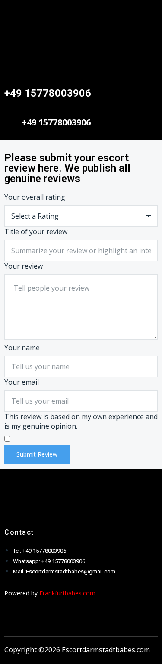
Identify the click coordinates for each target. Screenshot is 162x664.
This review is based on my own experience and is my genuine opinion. (81, 421)
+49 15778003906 (47, 93)
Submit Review (36, 454)
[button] (81, 12)
